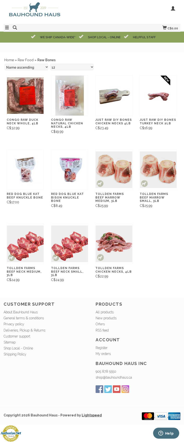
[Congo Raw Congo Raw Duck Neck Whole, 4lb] (25, 96)
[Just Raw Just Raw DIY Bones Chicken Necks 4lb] (114, 96)
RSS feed (102, 330)
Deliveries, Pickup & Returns (24, 330)
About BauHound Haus (21, 312)
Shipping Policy (15, 354)
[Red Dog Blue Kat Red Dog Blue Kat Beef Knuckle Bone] (25, 170)
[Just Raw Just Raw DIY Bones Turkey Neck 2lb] (158, 96)
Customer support (17, 336)
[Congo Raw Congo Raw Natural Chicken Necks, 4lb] (69, 96)
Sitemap (10, 342)
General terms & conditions (24, 318)
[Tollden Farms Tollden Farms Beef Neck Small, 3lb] (69, 244)
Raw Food (26, 60)
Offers (100, 324)
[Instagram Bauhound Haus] (125, 389)
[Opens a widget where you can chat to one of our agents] (166, 434)
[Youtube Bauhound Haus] (117, 389)
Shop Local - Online (18, 348)
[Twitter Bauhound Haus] (108, 389)
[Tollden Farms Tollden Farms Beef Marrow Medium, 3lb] (114, 170)
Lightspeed (92, 415)
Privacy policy (14, 324)
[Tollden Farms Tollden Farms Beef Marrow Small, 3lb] (158, 170)
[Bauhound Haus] (47, 11)
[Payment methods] (148, 416)
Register (102, 348)
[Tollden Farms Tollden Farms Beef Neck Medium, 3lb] (25, 244)
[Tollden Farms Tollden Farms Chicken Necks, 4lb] (114, 244)
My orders (103, 354)
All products (105, 312)
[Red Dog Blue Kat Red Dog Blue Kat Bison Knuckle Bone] (69, 170)
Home (9, 60)
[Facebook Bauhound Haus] (99, 389)
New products (106, 318)
